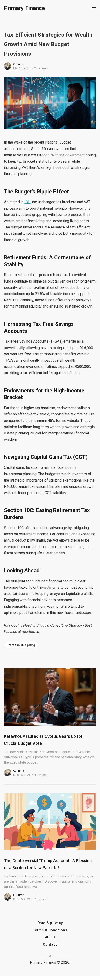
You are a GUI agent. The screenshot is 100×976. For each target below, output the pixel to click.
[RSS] (50, 956)
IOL (27, 202)
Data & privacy (50, 923)
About (50, 937)
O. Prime (18, 64)
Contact (50, 944)
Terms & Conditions (50, 930)
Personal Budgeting (21, 645)
